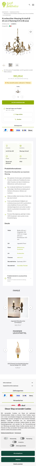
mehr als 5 (20, 257)
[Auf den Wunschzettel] (31, 32)
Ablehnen (18, 459)
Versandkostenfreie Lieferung (21, 78)
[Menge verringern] (13, 96)
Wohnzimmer (20, 247)
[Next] (30, 307)
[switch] (6, 438)
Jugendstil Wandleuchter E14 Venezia (18, 321)
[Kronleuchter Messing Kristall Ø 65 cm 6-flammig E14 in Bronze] (18, 44)
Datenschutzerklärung (7, 433)
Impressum (18, 433)
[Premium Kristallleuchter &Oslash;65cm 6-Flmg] (18, 91)
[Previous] (5, 307)
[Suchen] (29, 4)
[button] (18, 383)
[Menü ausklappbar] (33, 5)
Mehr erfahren (8, 71)
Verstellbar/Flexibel (22, 265)
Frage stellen (19, 114)
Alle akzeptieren (18, 453)
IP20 (21, 161)
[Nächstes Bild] (31, 44)
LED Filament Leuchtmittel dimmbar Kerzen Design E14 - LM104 (18, 364)
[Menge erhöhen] (22, 96)
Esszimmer (20, 249)
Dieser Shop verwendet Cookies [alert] (18, 409)
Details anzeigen (18, 464)
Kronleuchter (20, 253)
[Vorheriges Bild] (5, 44)
